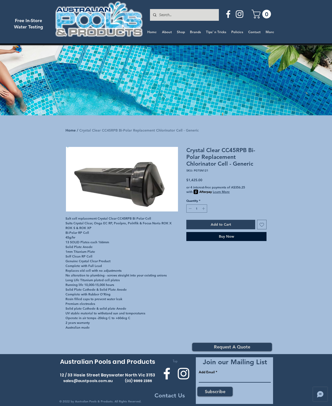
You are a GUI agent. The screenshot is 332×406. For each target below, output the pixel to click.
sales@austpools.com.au (88, 380)
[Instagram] (239, 14)
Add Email (207, 372)
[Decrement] (189, 208)
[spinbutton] (196, 208)
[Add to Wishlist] (262, 224)
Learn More (221, 192)
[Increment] (204, 208)
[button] (262, 14)
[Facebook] (228, 14)
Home (70, 130)
